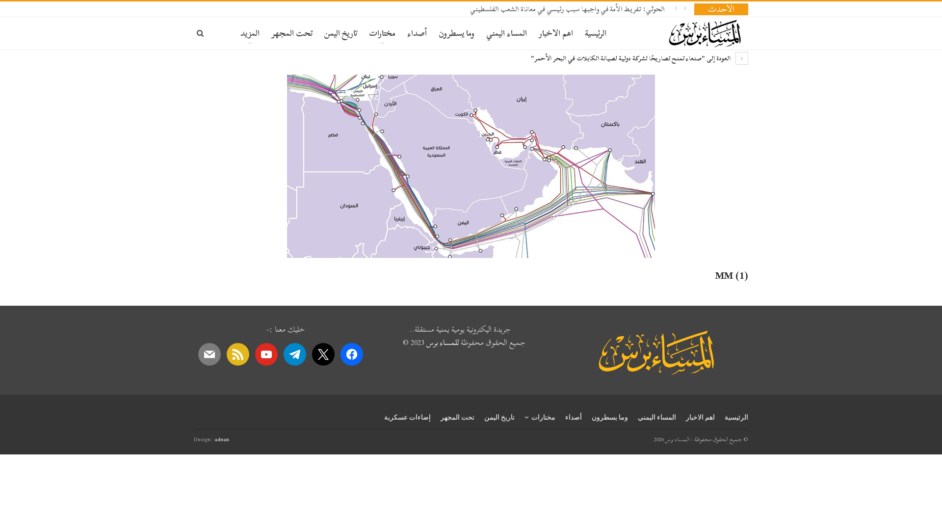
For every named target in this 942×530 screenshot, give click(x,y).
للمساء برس (442, 342)
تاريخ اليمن (340, 33)
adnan (221, 439)
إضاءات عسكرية (407, 417)
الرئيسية (595, 33)
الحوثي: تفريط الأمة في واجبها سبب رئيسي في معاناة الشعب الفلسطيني (567, 9)
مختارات (382, 33)
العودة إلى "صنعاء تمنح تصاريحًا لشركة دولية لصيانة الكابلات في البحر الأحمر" (631, 58)
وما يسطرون (456, 33)
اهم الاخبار (556, 33)
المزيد (250, 33)
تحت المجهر (292, 33)
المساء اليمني (506, 33)
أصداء (417, 33)
